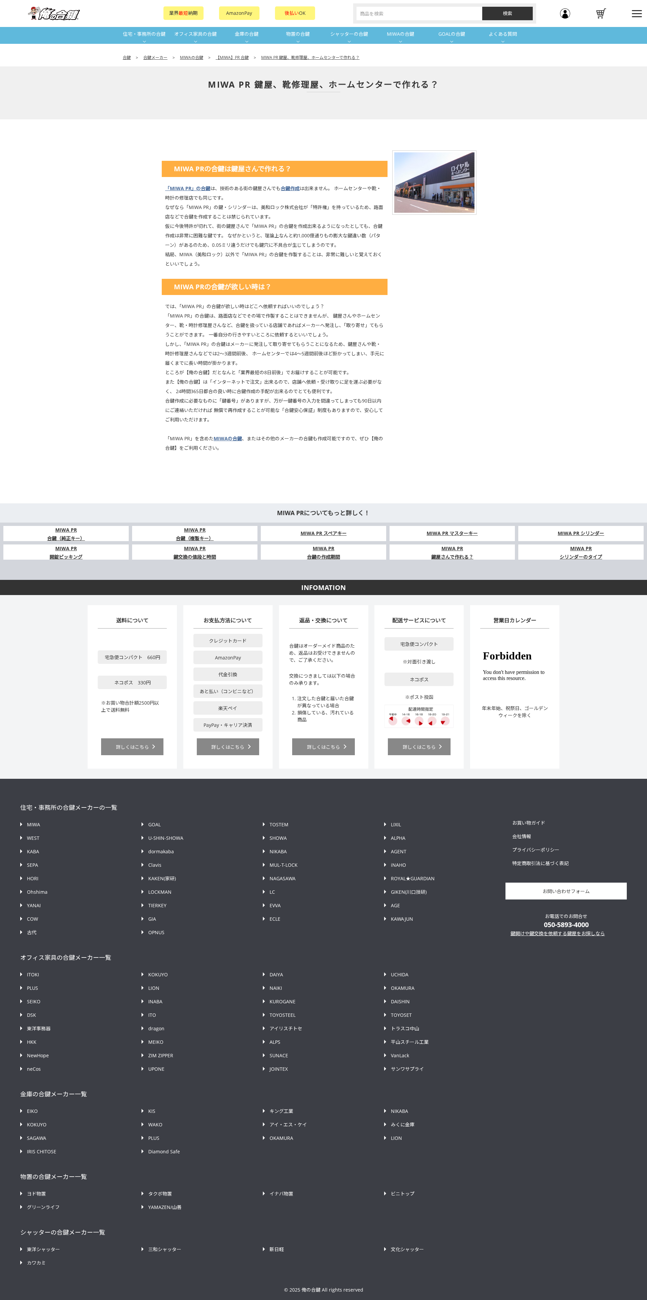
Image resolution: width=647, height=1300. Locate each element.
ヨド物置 (36, 1193)
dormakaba (161, 851)
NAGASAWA (283, 878)
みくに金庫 (402, 1124)
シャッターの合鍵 (349, 34)
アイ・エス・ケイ (288, 1124)
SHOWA (278, 838)
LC (272, 892)
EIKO (32, 1111)
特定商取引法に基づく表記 (540, 863)
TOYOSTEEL (283, 1015)
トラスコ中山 (405, 1028)
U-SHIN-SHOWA (165, 838)
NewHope (38, 1055)
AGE (395, 905)
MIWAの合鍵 (400, 34)
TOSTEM (279, 824)
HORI (32, 878)
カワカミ (36, 1263)
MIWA (33, 824)
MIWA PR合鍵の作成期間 (323, 552)
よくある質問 (503, 34)
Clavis (154, 865)
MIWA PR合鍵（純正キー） (66, 534)
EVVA (275, 905)
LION (153, 988)
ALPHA (398, 838)
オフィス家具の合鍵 (195, 34)
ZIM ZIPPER (160, 1055)
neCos (34, 1069)
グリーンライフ (43, 1207)
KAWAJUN (402, 919)
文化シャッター (407, 1249)
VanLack (400, 1055)
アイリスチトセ (286, 1028)
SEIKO (33, 1001)
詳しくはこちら (132, 747)
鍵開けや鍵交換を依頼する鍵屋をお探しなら (558, 933)
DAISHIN (400, 1001)
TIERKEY (157, 905)
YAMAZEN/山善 (165, 1207)
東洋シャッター (43, 1249)
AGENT (398, 851)
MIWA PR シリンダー (581, 533)
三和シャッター (164, 1249)
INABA (155, 1001)
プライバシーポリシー (535, 850)
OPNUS (156, 932)
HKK (31, 1042)
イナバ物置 (281, 1193)
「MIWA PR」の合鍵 (187, 188)
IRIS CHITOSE (41, 1151)
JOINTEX (279, 1069)
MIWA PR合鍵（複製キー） (195, 534)
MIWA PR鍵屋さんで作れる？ (452, 552)
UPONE (156, 1069)
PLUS (32, 988)
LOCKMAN (160, 892)
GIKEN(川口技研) (409, 892)
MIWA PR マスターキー (452, 533)
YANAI (34, 905)
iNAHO (398, 865)
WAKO (155, 1124)
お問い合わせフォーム (566, 891)
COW (32, 919)
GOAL (154, 824)
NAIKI (276, 988)
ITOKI (33, 974)
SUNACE (279, 1055)
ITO (152, 1015)
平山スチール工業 (410, 1042)
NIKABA (278, 851)
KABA (33, 851)
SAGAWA (36, 1138)
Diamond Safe (164, 1151)
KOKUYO (158, 974)
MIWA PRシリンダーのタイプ (581, 552)
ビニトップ (402, 1193)
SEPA (32, 865)
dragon (156, 1028)
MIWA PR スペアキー (324, 533)
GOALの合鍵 (451, 34)
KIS (151, 1111)
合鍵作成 (290, 188)
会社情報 (521, 836)
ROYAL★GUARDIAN (413, 878)
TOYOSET (401, 1015)
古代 (31, 932)
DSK (31, 1015)
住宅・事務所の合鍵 (144, 34)
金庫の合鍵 (246, 34)
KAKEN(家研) (162, 878)
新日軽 (277, 1249)
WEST (33, 838)
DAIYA (276, 974)
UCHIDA (399, 974)
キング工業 (281, 1111)
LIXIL (396, 824)
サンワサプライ (407, 1069)
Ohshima (37, 892)
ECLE (275, 919)
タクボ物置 (160, 1193)
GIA (152, 919)
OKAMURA (402, 988)
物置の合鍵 (298, 34)
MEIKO (155, 1042)
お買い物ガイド (528, 823)
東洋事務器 (39, 1028)
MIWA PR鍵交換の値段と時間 (195, 552)
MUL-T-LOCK (284, 865)
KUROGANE (283, 1001)
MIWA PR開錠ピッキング (66, 552)
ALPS (275, 1042)
